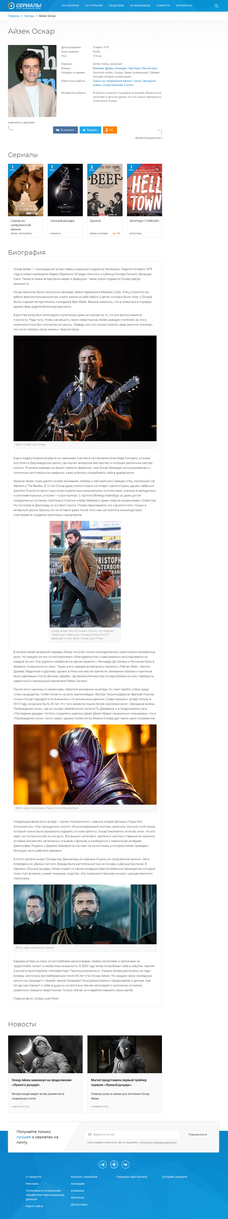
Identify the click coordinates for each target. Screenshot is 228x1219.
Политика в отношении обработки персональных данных (45, 1195)
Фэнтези (77, 1197)
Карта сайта (34, 1206)
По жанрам (70, 5)
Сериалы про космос (131, 1176)
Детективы (79, 1204)
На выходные (140, 5)
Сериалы (14, 16)
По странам (94, 5)
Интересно (184, 5)
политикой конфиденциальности (158, 1142)
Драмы (109, 68)
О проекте (33, 1176)
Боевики (98, 68)
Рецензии (116, 5)
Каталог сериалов (84, 1176)
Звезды (29, 16)
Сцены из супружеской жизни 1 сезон (117, 81)
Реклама (32, 1183)
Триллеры (134, 68)
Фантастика (149, 68)
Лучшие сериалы (174, 1176)
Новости (163, 5)
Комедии (121, 68)
